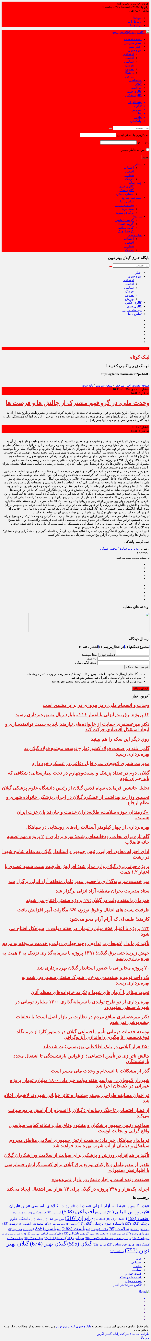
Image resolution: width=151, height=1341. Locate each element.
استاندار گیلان (37, 1212)
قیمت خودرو (133, 1273)
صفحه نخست (133, 39)
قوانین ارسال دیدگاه (137, 666)
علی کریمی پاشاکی (79, 1233)
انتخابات (97, 1218)
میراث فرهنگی (33, 1238)
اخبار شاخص (123, 385)
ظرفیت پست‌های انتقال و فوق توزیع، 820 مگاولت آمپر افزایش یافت (83, 909)
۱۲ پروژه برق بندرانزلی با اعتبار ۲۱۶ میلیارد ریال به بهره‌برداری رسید (82, 714)
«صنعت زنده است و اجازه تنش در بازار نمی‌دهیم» (100, 1179)
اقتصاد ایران (115, 1219)
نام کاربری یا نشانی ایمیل (133, 135)
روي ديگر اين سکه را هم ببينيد (120, 739)
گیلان (138, 84)
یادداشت (136, 87)
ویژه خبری (135, 50)
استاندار (54, 1212)
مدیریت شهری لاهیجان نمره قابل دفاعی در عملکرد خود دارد (90, 763)
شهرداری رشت (137, 1233)
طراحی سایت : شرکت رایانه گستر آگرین (123, 1333)
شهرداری (15, 1229)
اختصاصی (135, 80)
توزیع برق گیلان (53, 1219)
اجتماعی (128, 54)
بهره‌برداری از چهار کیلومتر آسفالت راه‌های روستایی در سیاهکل (87, 827)
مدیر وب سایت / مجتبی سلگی (119, 548)
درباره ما (136, 25)
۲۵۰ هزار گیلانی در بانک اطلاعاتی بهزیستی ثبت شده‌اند (96, 1046)
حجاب (36, 1219)
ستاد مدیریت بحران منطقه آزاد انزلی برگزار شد (102, 890)
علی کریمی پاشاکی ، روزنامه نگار (41, 1233)
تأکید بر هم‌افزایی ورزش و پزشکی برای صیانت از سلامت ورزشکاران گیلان (76, 1155)
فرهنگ (129, 65)
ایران (77, 1218)
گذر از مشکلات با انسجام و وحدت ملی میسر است (100, 1070)
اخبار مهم (135, 46)
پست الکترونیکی (86, 662)
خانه (139, 1258)
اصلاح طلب (20, 1212)
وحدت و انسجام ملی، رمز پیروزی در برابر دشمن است (96, 705)
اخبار (138, 164)
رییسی (134, 1229)
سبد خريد (128, 209)
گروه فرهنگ (126, 231)
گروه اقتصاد (126, 223)
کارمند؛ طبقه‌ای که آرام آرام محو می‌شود (109, 919)
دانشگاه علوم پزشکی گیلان (100, 1223)
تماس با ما (127, 201)
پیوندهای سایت (124, 205)
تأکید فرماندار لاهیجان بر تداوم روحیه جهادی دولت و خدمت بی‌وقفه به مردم (75, 943)
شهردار (27, 1229)
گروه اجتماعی (124, 220)
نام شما (92, 658)
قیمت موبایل (133, 1281)
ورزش (129, 76)
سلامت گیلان (99, 1229)
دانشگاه (129, 72)
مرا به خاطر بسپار (133, 149)
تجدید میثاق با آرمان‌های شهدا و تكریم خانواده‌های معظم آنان (90, 992)
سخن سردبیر (133, 43)
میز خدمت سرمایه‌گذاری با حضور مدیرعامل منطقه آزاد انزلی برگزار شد (78, 881)
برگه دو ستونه (125, 212)
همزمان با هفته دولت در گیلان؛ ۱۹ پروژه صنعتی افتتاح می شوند (87, 900)
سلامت (119, 1229)
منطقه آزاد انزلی (54, 1238)
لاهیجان (92, 1238)
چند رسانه (135, 182)
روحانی (144, 1229)
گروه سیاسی (125, 227)
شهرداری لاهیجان (116, 1233)
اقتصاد (129, 57)
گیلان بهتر (48, 1243)
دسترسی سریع (132, 197)
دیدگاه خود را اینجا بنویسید (98, 654)
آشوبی (100, 1212)
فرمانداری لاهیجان (121, 1238)
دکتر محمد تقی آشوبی (33, 1223)
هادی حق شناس (120, 1244)
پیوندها (137, 17)
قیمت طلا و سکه (131, 1277)
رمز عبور (143, 142)
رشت (9, 1223)
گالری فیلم (134, 91)
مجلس (74, 1238)
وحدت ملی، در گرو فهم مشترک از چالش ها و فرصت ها (77, 402)
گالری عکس (133, 95)
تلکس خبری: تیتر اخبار (127, 1284)
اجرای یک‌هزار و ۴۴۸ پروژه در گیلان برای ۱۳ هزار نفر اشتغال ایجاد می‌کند (78, 1189)
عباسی (101, 1234)
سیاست (76, 1228)
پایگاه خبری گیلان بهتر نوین (74, 1326)
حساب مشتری (124, 194)
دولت (71, 1223)
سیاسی (129, 61)
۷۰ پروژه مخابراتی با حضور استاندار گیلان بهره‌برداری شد (93, 967)
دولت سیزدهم (57, 1224)
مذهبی (129, 69)
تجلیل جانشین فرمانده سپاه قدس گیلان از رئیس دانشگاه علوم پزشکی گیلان (75, 787)
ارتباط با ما (134, 21)
